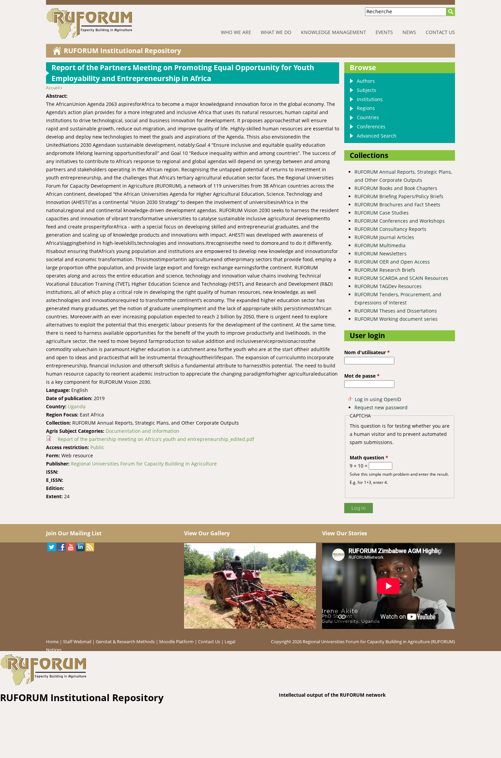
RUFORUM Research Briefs (384, 270)
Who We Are (236, 32)
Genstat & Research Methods (125, 641)
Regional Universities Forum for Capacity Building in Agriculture (144, 463)
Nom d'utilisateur (367, 352)
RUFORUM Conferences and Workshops (399, 221)
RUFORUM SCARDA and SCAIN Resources (401, 278)
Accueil (53, 88)
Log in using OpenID (378, 399)
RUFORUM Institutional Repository (122, 50)
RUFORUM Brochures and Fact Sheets (397, 204)
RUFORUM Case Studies (381, 212)
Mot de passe (362, 376)
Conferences (371, 126)
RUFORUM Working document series (396, 319)
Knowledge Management (333, 32)
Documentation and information (142, 431)
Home (52, 641)
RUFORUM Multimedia (380, 245)
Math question (369, 457)
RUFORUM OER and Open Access (392, 261)
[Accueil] (110, 23)
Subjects (366, 90)
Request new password (381, 407)
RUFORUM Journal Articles (384, 237)
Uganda (77, 406)
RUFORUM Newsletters (380, 253)
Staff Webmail (77, 641)
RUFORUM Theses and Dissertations (395, 310)
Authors (366, 81)
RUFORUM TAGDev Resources (388, 286)
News (409, 32)
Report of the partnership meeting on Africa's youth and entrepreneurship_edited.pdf (156, 439)
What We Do (276, 32)
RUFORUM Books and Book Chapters (395, 188)
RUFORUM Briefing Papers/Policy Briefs (398, 196)
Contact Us (440, 32)
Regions (366, 108)
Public (97, 447)
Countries (368, 117)
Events (384, 32)
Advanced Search (376, 135)
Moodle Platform (176, 641)
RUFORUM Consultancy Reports (390, 229)
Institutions (370, 99)
